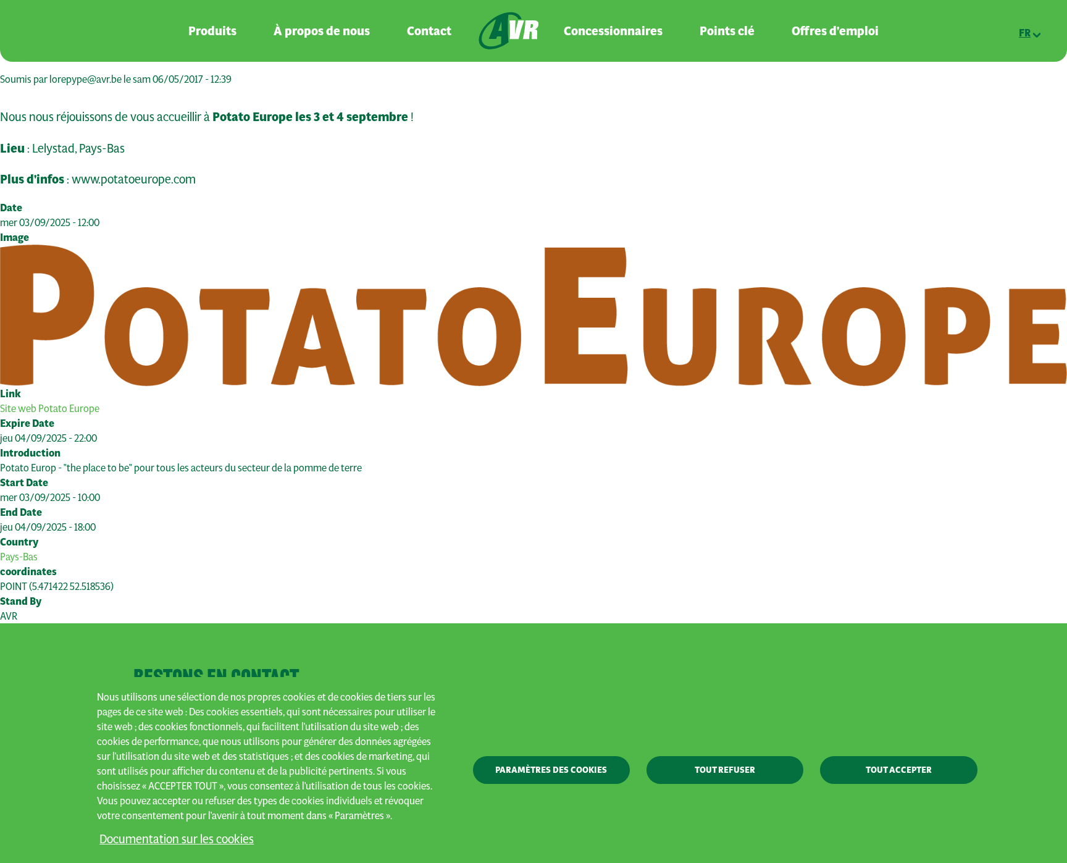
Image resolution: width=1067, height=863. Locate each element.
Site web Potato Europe (49, 408)
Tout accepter (899, 769)
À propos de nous (322, 31)
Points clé (727, 31)
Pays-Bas (19, 556)
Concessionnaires (613, 31)
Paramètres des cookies (551, 769)
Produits (212, 31)
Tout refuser (725, 769)
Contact (429, 31)
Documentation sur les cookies (176, 838)
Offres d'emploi (835, 31)
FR (1025, 33)
